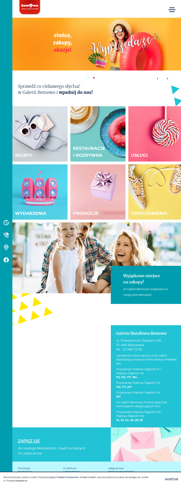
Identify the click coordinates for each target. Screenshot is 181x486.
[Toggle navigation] (172, 9)
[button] (88, 77)
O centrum (70, 468)
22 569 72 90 (132, 349)
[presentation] (157, 78)
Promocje (24, 468)
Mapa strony (116, 468)
